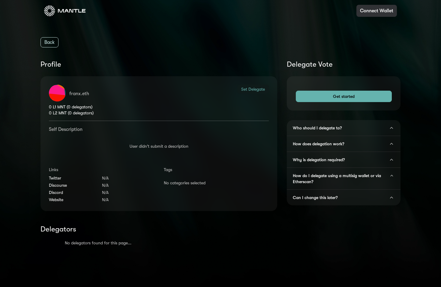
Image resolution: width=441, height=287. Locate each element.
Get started (344, 96)
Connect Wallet (376, 11)
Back (49, 42)
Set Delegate (253, 89)
